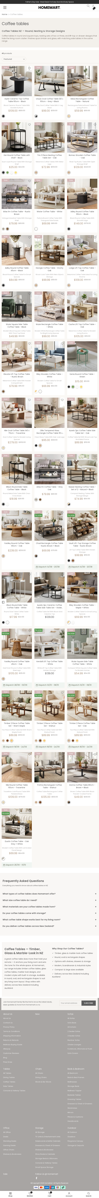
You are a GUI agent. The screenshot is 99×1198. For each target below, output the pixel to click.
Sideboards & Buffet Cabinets (47, 1141)
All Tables (7, 1073)
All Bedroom (73, 1073)
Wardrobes (72, 1108)
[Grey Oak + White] (3, 858)
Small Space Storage (44, 1167)
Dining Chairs (41, 1077)
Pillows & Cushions (75, 1117)
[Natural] (69, 116)
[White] (11, 172)
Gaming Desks (9, 1145)
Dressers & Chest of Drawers (80, 1104)
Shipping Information (12, 1036)
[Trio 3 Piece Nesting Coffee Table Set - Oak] (49, 137)
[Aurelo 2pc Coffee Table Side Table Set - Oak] (82, 413)
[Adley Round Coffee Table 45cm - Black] (17, 250)
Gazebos (71, 1137)
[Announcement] (49, 2)
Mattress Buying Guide (12, 1044)
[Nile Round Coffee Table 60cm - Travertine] (17, 767)
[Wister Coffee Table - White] (49, 194)
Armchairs (72, 1027)
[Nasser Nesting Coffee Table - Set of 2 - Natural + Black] (82, 469)
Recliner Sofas (74, 1040)
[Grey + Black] (36, 116)
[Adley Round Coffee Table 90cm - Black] (82, 194)
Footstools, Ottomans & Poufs (80, 1049)
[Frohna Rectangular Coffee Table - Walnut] (49, 767)
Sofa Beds (72, 1023)
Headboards (73, 1121)
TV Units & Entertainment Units (47, 1137)
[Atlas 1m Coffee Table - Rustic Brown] (17, 194)
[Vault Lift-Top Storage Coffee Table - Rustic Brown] (82, 525)
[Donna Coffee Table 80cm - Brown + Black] (82, 767)
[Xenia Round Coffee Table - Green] (82, 356)
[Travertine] (3, 448)
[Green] (7, 172)
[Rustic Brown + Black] (36, 556)
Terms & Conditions (11, 1031)
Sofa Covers (73, 1053)
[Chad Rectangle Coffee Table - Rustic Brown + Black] (49, 525)
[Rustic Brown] (7, 229)
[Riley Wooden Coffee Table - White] (49, 356)
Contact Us (8, 1023)
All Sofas (71, 1018)
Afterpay (6, 1049)
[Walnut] (7, 740)
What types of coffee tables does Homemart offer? (49, 893)
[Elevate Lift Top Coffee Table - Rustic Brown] (17, 356)
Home (4, 14)
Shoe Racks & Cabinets (45, 1154)
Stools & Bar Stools (43, 1082)
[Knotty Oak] (36, 285)
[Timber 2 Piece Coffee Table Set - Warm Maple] (17, 705)
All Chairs (39, 1073)
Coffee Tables (9, 1082)
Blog (5, 1058)
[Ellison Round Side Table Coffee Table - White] (17, 587)
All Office (7, 1132)
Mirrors (70, 1112)
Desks (5, 1137)
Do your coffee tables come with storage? (49, 913)
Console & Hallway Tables (14, 1091)
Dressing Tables (74, 1099)
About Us (7, 1018)
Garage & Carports (76, 1145)
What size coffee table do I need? (49, 900)
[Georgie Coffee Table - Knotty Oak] (49, 250)
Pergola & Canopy (75, 1141)
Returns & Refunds (11, 1040)
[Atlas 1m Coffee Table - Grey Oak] (49, 469)
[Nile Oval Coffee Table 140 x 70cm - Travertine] (17, 413)
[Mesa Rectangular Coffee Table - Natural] (82, 81)
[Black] (3, 116)
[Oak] (36, 172)
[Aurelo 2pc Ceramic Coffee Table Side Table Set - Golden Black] (49, 587)
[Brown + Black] (69, 802)
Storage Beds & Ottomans (46, 1158)
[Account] (93, 6)
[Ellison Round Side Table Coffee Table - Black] (17, 469)
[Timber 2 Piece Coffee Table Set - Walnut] (49, 705)
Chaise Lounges (74, 1044)
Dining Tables (9, 1077)
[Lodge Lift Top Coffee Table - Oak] (82, 250)
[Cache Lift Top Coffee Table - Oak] (82, 306)
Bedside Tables (74, 1095)
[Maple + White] (36, 391)
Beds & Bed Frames (76, 1077)
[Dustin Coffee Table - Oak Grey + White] (17, 823)
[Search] (88, 6)
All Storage (39, 1132)
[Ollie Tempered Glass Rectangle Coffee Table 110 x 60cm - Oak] (49, 413)
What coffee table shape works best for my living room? (49, 919)
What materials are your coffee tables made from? (49, 906)
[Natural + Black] (69, 504)
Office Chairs (8, 1150)
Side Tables (8, 1086)
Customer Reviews (11, 1053)
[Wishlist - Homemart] (29, 68)
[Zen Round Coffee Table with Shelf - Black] (17, 137)
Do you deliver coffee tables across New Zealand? (49, 926)
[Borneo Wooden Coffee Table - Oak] (82, 137)
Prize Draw (7, 1062)
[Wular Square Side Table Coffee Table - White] (82, 644)
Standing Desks (9, 1141)
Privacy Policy (8, 1027)
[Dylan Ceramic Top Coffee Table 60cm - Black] (17, 81)
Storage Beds (73, 1086)
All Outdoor (72, 1132)
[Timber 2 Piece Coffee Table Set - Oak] (82, 705)
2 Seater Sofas (74, 1031)
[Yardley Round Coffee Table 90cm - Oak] (17, 525)
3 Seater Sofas (74, 1036)
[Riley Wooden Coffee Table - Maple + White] (82, 587)
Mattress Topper (74, 1091)
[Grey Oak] (3, 229)
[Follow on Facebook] (36, 1178)
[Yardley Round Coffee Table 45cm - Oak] (17, 644)
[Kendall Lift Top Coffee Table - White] (49, 644)
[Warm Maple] (11, 740)
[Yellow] (15, 172)
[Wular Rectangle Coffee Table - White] (49, 306)
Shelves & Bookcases (12, 1154)
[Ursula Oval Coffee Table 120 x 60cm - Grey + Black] (49, 81)
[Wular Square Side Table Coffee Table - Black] (17, 306)
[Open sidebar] (3, 602)
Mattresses (72, 1082)
